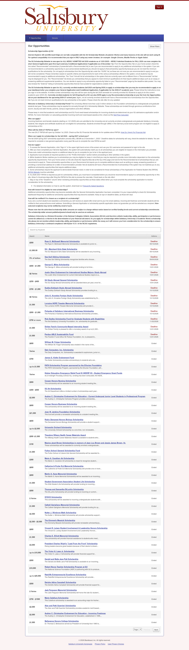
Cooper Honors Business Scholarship (61, 404)
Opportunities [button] (36, 38)
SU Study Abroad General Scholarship (61, 280)
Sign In (159, 7)
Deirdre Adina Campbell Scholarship (60, 582)
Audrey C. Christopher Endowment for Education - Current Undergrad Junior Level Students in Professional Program (95, 396)
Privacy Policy (100, 644)
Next (156, 629)
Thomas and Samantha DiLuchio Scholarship (64, 489)
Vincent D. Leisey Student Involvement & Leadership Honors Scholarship (76, 528)
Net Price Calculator (121, 115)
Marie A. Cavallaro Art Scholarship (59, 458)
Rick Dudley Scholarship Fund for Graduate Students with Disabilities (74, 318)
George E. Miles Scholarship (57, 264)
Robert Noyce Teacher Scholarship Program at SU (66, 566)
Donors (55, 38)
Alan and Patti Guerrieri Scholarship (60, 605)
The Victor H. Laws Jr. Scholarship (59, 551)
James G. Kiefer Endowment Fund (59, 357)
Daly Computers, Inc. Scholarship (59, 349)
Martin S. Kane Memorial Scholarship (61, 473)
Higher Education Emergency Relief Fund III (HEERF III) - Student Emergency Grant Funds (83, 373)
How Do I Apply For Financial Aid (133, 132)
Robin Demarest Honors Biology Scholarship (64, 419)
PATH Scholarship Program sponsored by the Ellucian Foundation (73, 365)
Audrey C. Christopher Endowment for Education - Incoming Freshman (75, 613)
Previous (147, 629)
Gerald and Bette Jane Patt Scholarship (61, 559)
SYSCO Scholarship (53, 497)
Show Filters (154, 46)
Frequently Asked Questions (93, 186)
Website (34, 172)
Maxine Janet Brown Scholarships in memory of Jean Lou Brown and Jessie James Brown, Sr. (85, 442)
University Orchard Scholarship (58, 427)
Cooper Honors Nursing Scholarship (60, 380)
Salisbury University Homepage (80, 644)
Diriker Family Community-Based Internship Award (66, 326)
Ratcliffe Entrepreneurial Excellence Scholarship (65, 574)
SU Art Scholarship (53, 388)
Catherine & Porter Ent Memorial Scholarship (64, 466)
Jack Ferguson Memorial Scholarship (61, 590)
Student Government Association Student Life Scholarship (70, 481)
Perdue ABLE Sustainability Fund (59, 334)
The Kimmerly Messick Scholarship (60, 520)
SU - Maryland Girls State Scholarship (61, 249)
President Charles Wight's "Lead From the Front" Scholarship (71, 543)
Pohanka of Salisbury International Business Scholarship (69, 311)
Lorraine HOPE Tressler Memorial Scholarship (64, 303)
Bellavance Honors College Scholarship (62, 621)
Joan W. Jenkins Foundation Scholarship (62, 411)
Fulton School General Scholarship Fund (62, 450)
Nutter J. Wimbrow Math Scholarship (60, 512)
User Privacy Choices (116, 644)
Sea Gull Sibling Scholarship (57, 256)
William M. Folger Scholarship (58, 342)
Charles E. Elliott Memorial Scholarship (62, 535)
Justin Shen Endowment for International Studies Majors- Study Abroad (75, 272)
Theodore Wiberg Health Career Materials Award (65, 435)
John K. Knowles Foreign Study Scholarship (64, 295)
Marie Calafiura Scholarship (56, 597)
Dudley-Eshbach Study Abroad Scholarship (63, 287)
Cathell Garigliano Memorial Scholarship (62, 504)
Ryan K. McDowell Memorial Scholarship (62, 241)
